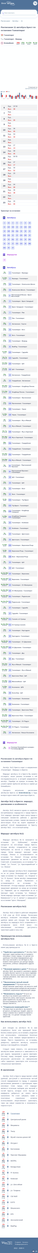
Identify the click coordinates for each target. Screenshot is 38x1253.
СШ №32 (9, 1196)
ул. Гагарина (11, 1190)
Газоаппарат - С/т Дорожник (16, 641)
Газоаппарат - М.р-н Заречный (17, 431)
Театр (8, 1131)
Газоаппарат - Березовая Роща (17, 545)
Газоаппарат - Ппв (14, 312)
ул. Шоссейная (12, 1184)
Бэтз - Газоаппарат (14, 335)
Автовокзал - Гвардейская (16, 375)
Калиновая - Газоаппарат (16, 704)
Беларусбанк (11, 1166)
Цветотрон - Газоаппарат (16, 539)
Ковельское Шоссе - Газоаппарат (19, 289)
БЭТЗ (8, 1202)
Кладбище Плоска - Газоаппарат (18, 392)
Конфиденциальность (21, 1244)
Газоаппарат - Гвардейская (17, 443)
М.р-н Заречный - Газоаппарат (17, 437)
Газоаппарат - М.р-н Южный (17, 420)
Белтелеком (11, 1149)
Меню (35, 3)
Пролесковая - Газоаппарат (17, 403)
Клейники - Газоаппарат (16, 528)
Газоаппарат (9, 35)
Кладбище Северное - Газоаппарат (14, 516)
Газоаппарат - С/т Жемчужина (17, 585)
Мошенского (11, 1208)
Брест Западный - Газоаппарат (18, 306)
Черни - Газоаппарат (14, 414)
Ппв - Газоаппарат (14, 318)
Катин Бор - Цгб (13, 692)
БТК (8, 1214)
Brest (3, 3)
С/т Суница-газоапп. (14, 624)
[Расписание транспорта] (11, 3)
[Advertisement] (19, 66)
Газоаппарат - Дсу (13, 653)
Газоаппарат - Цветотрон (16, 534)
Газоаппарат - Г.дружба (15, 352)
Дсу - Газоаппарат (13, 658)
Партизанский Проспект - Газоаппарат (16, 471)
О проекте (18, 1242)
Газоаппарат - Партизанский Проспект (17, 465)
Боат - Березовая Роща (15, 556)
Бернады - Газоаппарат (15, 278)
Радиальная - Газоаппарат (16, 602)
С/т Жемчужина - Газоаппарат (17, 590)
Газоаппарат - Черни (14, 409)
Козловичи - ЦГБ (13, 687)
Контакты (25, 1242)
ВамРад (9, 1226)
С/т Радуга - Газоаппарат (15, 726)
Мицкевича (10, 1125)
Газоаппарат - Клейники (16, 522)
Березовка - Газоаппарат (15, 579)
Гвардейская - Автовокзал (16, 380)
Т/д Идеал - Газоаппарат (16, 505)
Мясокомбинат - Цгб (14, 681)
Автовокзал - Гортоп (14, 323)
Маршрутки (12, 255)
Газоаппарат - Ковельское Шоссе (19, 284)
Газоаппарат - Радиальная (16, 596)
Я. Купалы (10, 1172)
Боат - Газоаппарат (14, 494)
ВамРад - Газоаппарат (15, 346)
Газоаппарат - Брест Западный (18, 301)
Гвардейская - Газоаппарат (17, 448)
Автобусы (11, 218)
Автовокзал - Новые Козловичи (18, 732)
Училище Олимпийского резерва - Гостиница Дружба (19, 747)
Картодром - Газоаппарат (16, 636)
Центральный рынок (14, 1119)
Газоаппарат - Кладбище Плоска (18, 386)
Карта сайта (10, 1243)
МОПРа (9, 1161)
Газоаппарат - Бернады (15, 272)
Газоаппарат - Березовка (15, 573)
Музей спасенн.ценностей (16, 1137)
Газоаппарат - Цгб (13, 363)
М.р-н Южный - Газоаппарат (17, 426)
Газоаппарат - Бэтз (14, 329)
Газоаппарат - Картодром (16, 630)
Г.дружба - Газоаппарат (15, 358)
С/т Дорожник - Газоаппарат (16, 647)
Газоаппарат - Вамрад (13, 39)
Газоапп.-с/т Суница (14, 619)
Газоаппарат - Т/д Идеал (16, 499)
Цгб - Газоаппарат (13, 369)
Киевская (10, 1178)
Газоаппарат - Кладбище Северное (16, 511)
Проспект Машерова (14, 1155)
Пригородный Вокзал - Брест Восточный (17, 295)
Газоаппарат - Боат (14, 488)
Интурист (10, 1143)
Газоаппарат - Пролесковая (17, 397)
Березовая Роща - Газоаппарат (18, 551)
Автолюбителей (12, 1220)
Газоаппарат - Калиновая (16, 698)
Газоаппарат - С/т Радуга (15, 721)
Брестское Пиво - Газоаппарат (17, 715)
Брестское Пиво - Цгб (15, 675)
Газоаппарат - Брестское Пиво (17, 709)
